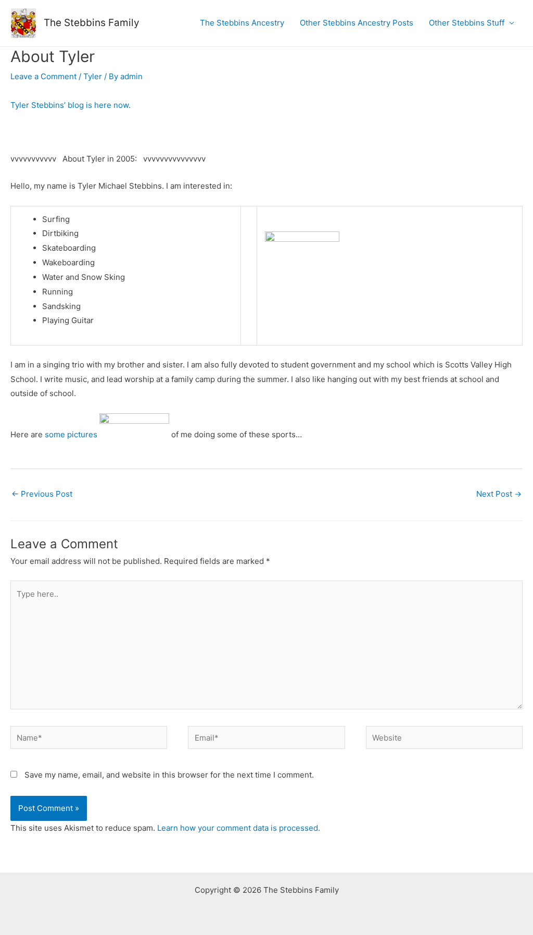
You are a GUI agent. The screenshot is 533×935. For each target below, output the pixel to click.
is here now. (71, 105)
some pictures (71, 434)
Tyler (92, 76)
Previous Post (41, 494)
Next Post (499, 494)
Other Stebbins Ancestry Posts (356, 23)
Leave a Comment (43, 76)
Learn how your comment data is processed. (238, 828)
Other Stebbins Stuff (466, 23)
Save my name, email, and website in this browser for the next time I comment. (169, 775)
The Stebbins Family (91, 23)
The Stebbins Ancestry (242, 23)
